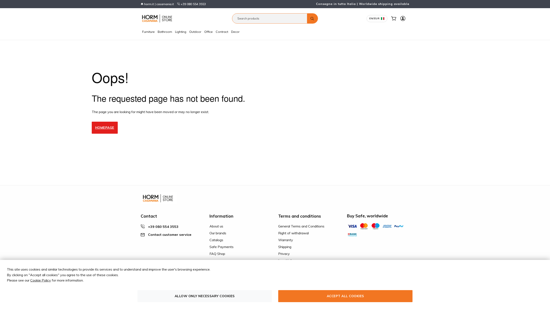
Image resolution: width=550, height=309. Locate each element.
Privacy (284, 253)
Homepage (104, 128)
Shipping (284, 246)
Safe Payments (221, 246)
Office (208, 31)
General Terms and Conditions (301, 226)
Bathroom (165, 31)
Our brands (217, 233)
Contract (222, 31)
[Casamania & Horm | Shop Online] (158, 18)
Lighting (180, 31)
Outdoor (195, 31)
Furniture (148, 31)
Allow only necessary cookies (205, 296)
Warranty (285, 240)
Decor (235, 31)
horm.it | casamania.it (158, 4)
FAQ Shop (217, 253)
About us (216, 226)
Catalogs (216, 240)
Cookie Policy (40, 280)
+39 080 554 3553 (193, 4)
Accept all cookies (345, 296)
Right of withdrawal (293, 233)
